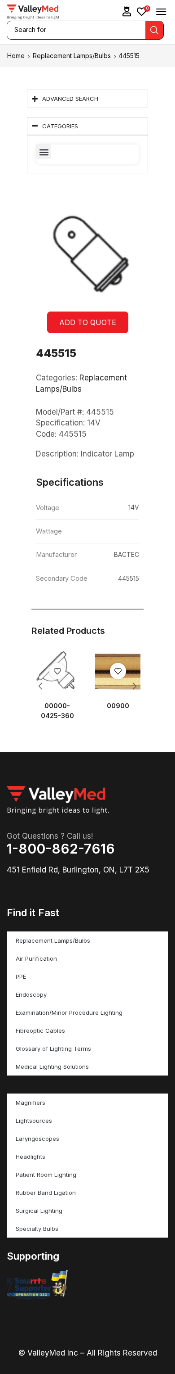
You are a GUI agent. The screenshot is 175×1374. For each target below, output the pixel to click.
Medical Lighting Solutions (52, 1066)
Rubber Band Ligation (46, 1192)
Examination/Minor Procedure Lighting (69, 1012)
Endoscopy (31, 994)
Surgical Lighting (39, 1210)
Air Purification (36, 958)
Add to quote (87, 322)
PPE (21, 976)
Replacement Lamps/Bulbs (72, 55)
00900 (118, 706)
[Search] (154, 30)
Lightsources (34, 1120)
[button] (127, 11)
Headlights (30, 1156)
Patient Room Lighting (46, 1174)
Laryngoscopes (37, 1138)
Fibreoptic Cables (40, 1030)
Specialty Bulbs (37, 1228)
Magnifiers (30, 1102)
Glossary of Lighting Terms (53, 1048)
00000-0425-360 (57, 711)
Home (16, 55)
